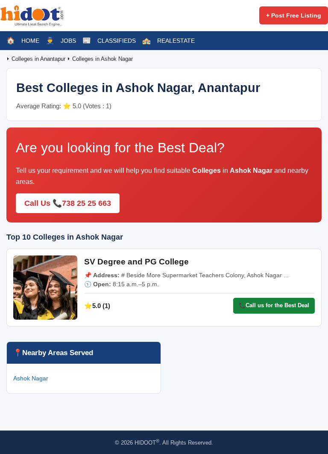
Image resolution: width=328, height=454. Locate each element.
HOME (30, 40)
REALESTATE (176, 40)
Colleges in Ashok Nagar (102, 59)
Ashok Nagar (30, 378)
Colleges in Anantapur (39, 59)
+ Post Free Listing (293, 15)
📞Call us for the (274, 305)
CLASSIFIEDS (116, 40)
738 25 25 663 (86, 203)
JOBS (68, 40)
